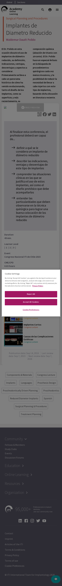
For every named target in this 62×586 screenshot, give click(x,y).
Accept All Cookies (31, 302)
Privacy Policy (37, 286)
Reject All (31, 294)
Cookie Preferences (31, 310)
